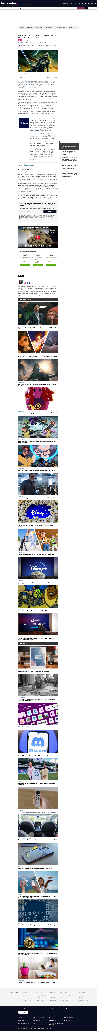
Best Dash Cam (82, 995)
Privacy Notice (22, 216)
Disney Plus (26, 31)
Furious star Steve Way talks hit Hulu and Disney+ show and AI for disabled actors (70, 146)
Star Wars (47, 95)
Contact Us (50, 1017)
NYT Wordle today (61, 27)
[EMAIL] (30, 283)
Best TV (51, 995)
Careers (35, 1023)
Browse (66, 8)
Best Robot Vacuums (83, 1000)
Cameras (52, 8)
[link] (24, 123)
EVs (62, 8)
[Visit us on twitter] (73, 3)
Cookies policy (36, 1020)
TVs (26, 8)
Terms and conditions (68, 1017)
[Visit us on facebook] (71, 3)
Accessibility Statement (23, 1023)
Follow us (48, 77)
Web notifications (67, 1020)
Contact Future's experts (38, 1017)
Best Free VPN (26, 995)
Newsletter (55, 77)
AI (23, 8)
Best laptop (39, 27)
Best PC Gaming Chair (42, 1000)
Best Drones (81, 997)
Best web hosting (49, 27)
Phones (12, 8)
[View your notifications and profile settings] (88, 3)
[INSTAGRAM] (25, 283)
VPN (47, 8)
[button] (93, 3)
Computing (18, 8)
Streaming (31, 8)
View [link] (25, 264)
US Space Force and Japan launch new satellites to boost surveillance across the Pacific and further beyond (69, 174)
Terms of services (35, 215)
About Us (20, 1017)
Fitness (38, 8)
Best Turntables (63, 992)
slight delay (24, 81)
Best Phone (52, 992)
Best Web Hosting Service (28, 997)
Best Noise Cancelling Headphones (68, 995)
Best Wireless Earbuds (65, 997)
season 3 (30, 84)
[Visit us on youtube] (75, 3)
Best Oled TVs (53, 997)
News (20, 40)
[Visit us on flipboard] (77, 3)
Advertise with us (52, 1020)
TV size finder (30, 27)
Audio (42, 8)
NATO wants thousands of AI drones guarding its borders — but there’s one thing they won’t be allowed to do (70, 160)
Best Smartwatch (53, 1000)
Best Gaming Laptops (41, 995)
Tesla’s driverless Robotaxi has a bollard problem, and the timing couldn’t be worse (70, 167)
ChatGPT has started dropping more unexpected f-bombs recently (69, 153)
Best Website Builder (27, 1000)
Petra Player (26, 40)
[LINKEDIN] (28, 283)
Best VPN (71, 27)
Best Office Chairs (64, 1000)
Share (21, 77)
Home (57, 8)
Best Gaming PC (40, 997)
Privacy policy (21, 1020)
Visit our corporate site (66, 1008)
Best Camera (82, 992)
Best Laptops (40, 992)
